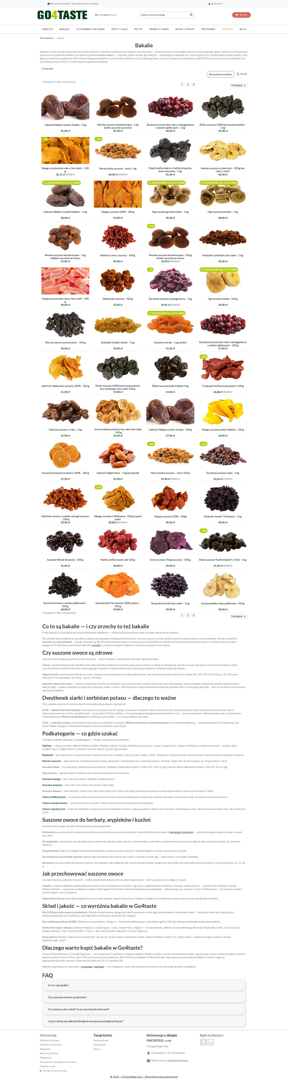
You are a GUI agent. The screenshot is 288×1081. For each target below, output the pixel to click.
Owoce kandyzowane (54, 802)
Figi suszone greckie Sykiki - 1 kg (170, 211)
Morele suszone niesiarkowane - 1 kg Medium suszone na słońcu (65, 257)
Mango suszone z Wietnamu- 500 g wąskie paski (118, 518)
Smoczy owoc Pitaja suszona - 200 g (170, 559)
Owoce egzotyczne (53, 808)
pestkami (99, 966)
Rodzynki (47, 754)
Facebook (203, 1042)
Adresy (97, 1049)
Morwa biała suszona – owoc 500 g (170, 472)
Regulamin (45, 1049)
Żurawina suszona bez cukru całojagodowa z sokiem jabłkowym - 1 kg (170, 126)
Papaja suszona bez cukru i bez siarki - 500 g (65, 300)
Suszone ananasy (52, 784)
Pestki (138, 29)
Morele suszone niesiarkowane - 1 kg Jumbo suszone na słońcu (117, 126)
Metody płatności (49, 1053)
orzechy (96, 645)
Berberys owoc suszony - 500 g (117, 255)
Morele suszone (51, 760)
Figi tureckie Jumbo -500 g (223, 298)
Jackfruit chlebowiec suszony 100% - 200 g (65, 385)
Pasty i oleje (120, 29)
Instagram (211, 1042)
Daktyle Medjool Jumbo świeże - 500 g (170, 429)
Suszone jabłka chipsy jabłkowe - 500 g (222, 603)
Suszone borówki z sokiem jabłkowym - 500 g (65, 604)
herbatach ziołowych (181, 832)
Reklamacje (46, 1057)
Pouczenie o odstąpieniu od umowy (58, 1062)
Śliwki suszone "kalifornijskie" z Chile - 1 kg (222, 559)
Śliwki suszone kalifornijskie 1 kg (170, 385)
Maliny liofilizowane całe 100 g (117, 559)
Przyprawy (208, 29)
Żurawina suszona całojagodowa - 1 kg (170, 298)
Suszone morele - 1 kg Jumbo (170, 342)
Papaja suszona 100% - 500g (170, 516)
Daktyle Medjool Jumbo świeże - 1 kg (65, 124)
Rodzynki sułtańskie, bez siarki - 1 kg (222, 255)
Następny (238, 85)
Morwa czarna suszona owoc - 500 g (65, 342)
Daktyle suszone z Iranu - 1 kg (65, 429)
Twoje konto (102, 1035)
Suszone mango (51, 778)
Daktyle (47, 745)
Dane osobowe (101, 1040)
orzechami (87, 966)
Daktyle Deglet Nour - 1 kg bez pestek (117, 472)
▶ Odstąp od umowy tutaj (53, 1070)
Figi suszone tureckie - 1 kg (223, 211)
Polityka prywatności (50, 1044)
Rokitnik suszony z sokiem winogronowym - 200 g (65, 518)
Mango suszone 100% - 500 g (117, 211)
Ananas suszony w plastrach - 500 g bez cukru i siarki (223, 170)
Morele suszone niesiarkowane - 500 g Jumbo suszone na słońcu (170, 257)
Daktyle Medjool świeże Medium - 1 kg (65, 211)
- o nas (158, 1040)
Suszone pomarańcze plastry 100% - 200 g (65, 472)
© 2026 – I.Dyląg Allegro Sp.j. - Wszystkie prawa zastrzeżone (144, 1076)
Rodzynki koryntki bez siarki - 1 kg (170, 603)
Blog (243, 29)
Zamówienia (99, 1044)
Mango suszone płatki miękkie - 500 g (223, 429)
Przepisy (227, 29)
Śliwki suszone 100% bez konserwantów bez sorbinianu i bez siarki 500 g (117, 387)
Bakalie (65, 29)
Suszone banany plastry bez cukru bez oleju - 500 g (118, 431)
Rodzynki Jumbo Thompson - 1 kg (223, 516)
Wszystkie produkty (220, 74)
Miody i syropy (185, 29)
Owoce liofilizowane (54, 796)
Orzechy (47, 29)
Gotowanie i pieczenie (90, 29)
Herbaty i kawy (159, 29)
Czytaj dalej (47, 68)
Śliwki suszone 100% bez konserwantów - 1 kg (223, 126)
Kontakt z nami (47, 1066)
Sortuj (241, 74)
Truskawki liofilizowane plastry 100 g (223, 385)
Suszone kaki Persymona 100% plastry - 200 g (118, 604)
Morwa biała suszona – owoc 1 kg (117, 168)
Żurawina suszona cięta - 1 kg (222, 472)
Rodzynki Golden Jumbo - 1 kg (117, 342)
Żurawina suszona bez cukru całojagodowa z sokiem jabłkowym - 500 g (222, 344)
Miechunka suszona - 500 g (118, 298)
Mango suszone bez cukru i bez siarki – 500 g (65, 170)
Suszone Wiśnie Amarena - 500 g (65, 559)
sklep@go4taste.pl (105, 15)
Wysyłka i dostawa (49, 1040)
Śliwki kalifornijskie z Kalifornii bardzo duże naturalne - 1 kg (170, 170)
